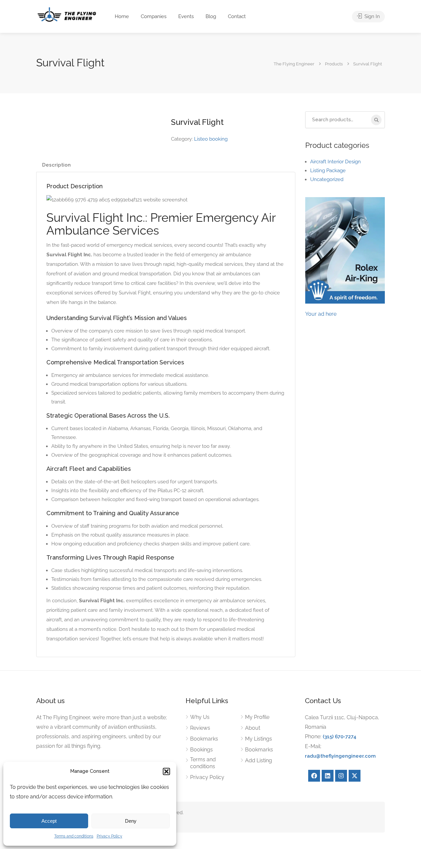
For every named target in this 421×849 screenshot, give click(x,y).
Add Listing (258, 760)
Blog (211, 16)
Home (122, 16)
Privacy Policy (109, 836)
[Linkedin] (328, 776)
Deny (130, 821)
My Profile (257, 717)
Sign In (371, 16)
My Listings (258, 739)
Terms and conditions (73, 836)
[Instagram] (341, 776)
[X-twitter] (354, 776)
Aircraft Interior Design (335, 162)
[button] (166, 771)
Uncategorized (326, 179)
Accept (49, 821)
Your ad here (320, 314)
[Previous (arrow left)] (11, 424)
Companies (153, 16)
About (252, 728)
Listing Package (328, 170)
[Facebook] (314, 776)
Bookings (201, 749)
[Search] (376, 120)
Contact (237, 16)
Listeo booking (211, 139)
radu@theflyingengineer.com (340, 756)
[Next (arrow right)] (409, 424)
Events (186, 16)
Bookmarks (204, 739)
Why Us (200, 717)
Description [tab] (56, 165)
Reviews (200, 728)
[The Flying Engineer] (66, 14)
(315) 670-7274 (340, 737)
